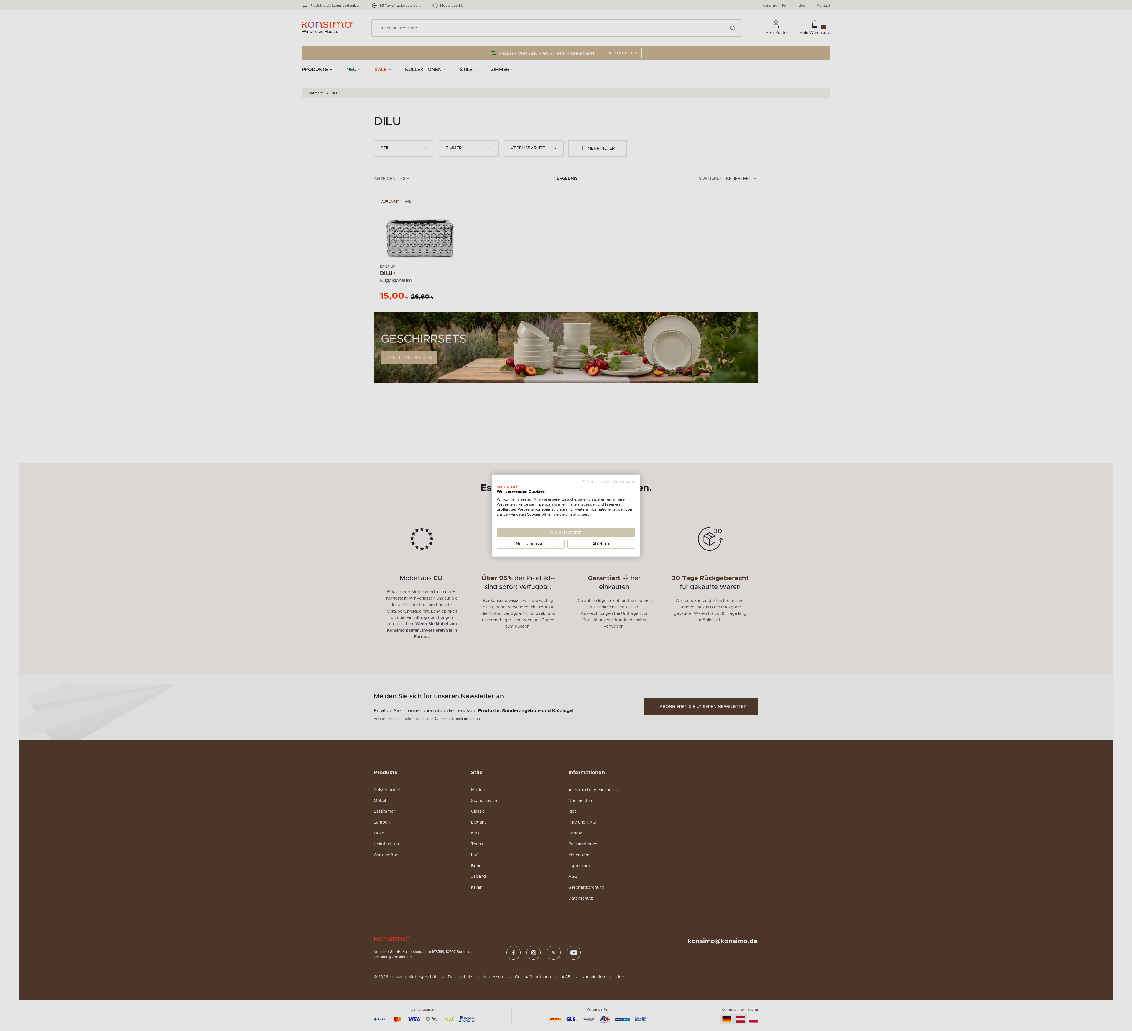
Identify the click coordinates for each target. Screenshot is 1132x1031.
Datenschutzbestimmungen (609, 482)
